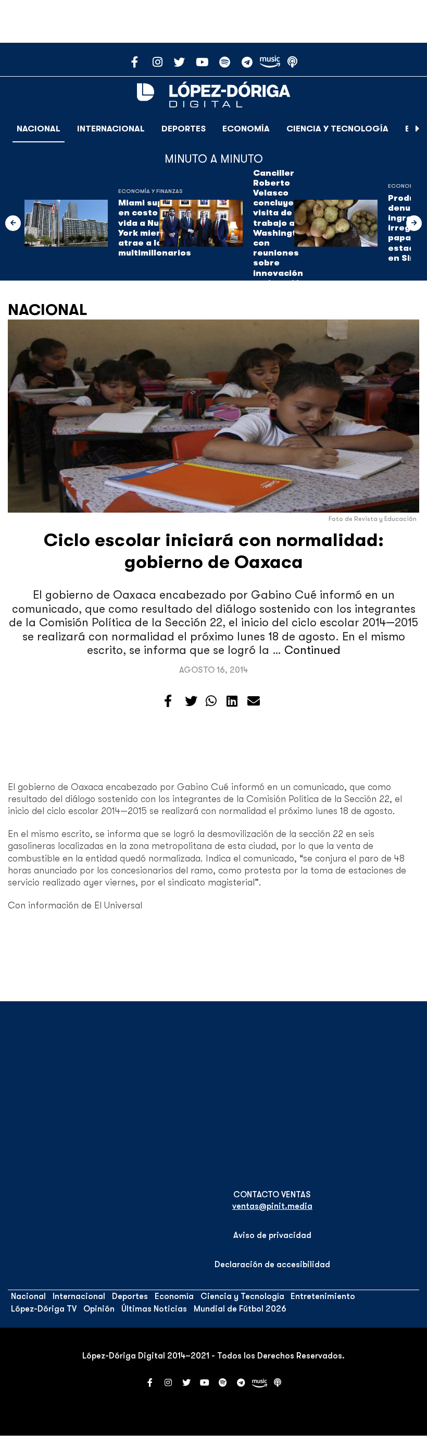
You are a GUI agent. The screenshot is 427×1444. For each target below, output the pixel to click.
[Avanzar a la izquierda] (13, 223)
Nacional (38, 129)
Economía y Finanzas (150, 191)
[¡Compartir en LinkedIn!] (232, 701)
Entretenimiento (323, 1296)
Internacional (111, 129)
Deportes (183, 129)
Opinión (99, 1309)
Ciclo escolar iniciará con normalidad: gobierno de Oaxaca (214, 551)
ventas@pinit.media (272, 1206)
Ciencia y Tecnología (337, 129)
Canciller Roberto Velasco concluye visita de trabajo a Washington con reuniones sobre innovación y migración (280, 228)
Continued (312, 650)
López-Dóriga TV (44, 1309)
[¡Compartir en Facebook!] (168, 701)
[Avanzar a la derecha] (417, 129)
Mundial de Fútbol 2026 (240, 1309)
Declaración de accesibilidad (272, 1264)
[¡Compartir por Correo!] (253, 701)
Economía (246, 129)
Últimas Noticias (154, 1309)
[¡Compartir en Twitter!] (191, 701)
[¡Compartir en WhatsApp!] (211, 701)
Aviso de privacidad (272, 1235)
